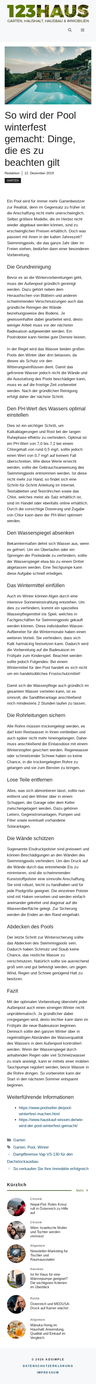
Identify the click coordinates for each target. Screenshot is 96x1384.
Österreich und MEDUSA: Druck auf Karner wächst (50, 1306)
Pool (31, 1147)
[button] (69, 30)
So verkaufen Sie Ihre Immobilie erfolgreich (51, 1169)
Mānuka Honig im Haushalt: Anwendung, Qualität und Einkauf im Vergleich (47, 1331)
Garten (13, 180)
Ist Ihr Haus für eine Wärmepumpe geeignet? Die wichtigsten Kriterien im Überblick (49, 1280)
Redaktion (12, 173)
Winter (43, 1147)
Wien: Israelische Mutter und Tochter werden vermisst (48, 1232)
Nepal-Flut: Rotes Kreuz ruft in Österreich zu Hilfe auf (49, 1208)
